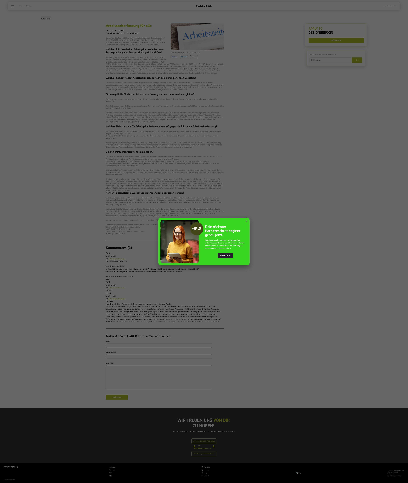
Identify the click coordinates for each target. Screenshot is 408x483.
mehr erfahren (225, 255)
